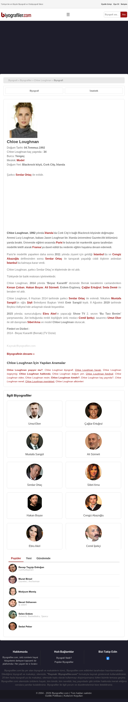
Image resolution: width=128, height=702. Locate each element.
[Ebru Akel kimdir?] (34, 534)
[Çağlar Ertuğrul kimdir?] (93, 412)
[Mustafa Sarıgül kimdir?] (34, 442)
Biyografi (34, 90)
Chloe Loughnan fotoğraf (99, 373)
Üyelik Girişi (106, 4)
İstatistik (94, 90)
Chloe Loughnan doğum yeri (68, 373)
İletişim (124, 4)
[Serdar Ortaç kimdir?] (34, 473)
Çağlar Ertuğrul (93, 423)
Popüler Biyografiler (63, 662)
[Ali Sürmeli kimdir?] (93, 442)
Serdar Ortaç (34, 484)
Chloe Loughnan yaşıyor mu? (25, 370)
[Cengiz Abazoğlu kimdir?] (93, 503)
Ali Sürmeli (93, 454)
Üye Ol (116, 4)
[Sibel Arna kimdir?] (93, 473)
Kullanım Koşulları (73, 695)
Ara (124, 14)
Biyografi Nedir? (64, 658)
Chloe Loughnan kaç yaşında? (97, 377)
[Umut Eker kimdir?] (34, 412)
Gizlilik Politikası (53, 695)
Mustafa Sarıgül (34, 454)
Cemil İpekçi (93, 546)
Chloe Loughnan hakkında (34, 373)
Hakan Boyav (35, 515)
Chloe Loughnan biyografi (59, 370)
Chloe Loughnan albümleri (70, 381)
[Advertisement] (64, 47)
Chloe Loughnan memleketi (39, 381)
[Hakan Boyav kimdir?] (34, 503)
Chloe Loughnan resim (37, 377)
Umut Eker (34, 423)
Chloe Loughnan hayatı (88, 370)
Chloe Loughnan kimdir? (65, 377)
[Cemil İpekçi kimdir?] (93, 534)
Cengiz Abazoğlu (93, 515)
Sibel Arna (93, 484)
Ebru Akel (34, 546)
